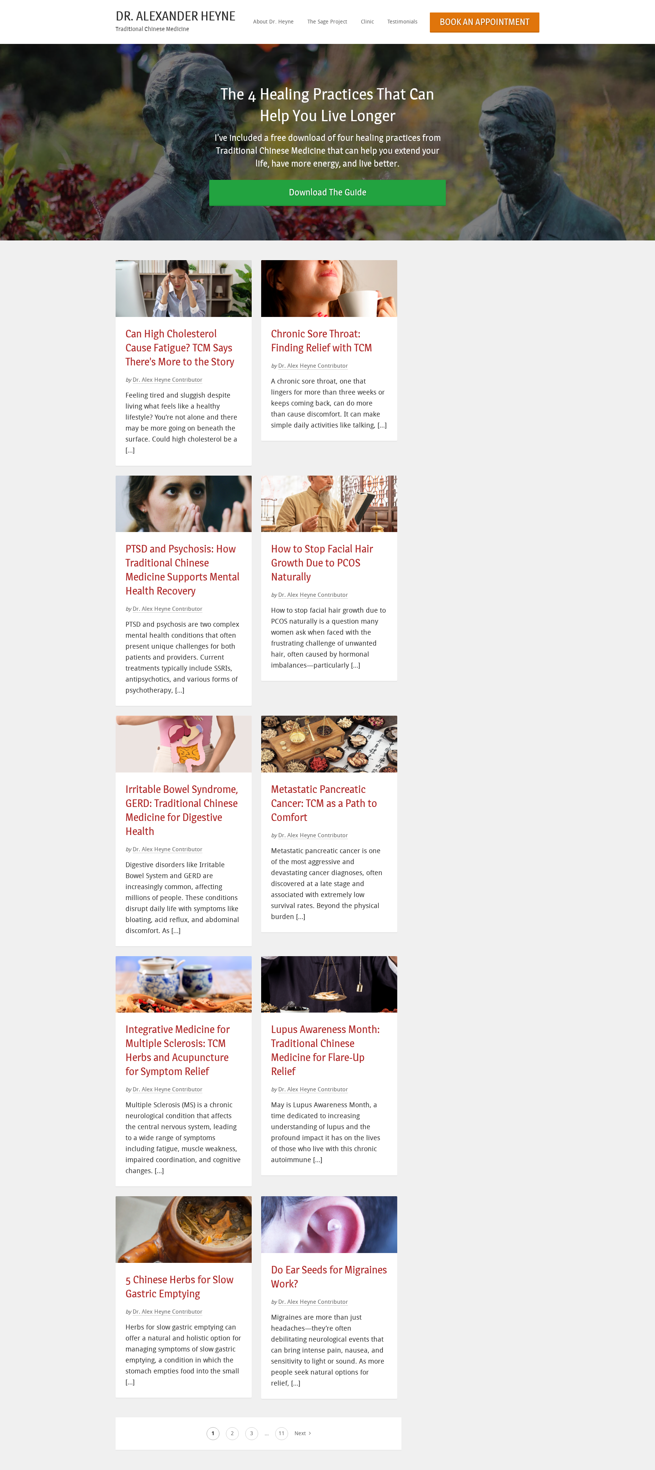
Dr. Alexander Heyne (175, 16)
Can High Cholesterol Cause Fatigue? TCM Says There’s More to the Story (179, 348)
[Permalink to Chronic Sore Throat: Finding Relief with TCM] (329, 264)
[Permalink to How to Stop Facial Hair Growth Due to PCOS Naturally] (329, 480)
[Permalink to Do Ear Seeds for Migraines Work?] (329, 1201)
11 (282, 1433)
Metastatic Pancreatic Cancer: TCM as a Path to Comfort (324, 803)
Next (301, 1433)
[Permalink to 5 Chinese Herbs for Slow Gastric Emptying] (184, 1201)
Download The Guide (328, 192)
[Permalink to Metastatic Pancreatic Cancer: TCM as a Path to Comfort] (329, 720)
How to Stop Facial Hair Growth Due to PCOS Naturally (322, 563)
